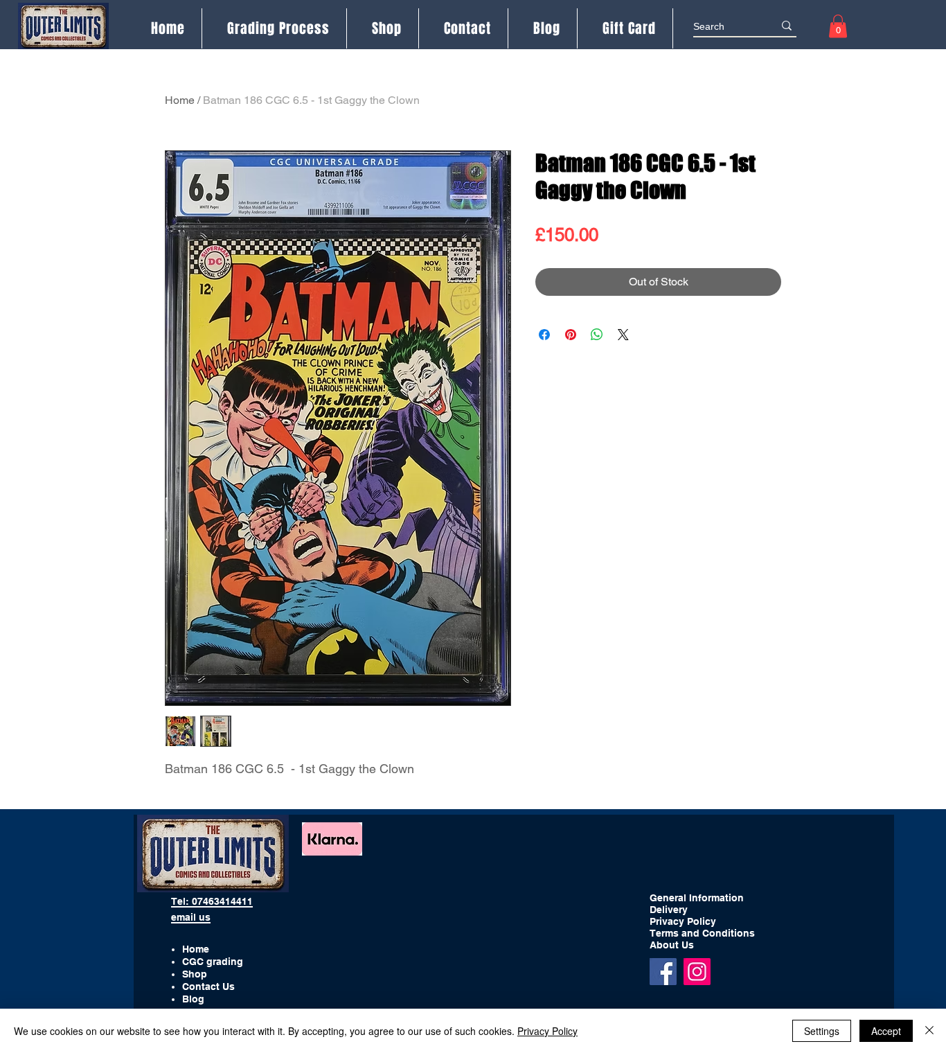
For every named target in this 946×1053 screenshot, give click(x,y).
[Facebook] (663, 971)
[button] (838, 26)
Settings (821, 1031)
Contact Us (208, 986)
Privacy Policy (547, 1031)
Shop (194, 974)
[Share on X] (623, 334)
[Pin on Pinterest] (570, 334)
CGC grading (212, 961)
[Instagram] (697, 971)
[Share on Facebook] (544, 334)
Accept (886, 1031)
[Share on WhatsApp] (597, 334)
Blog (193, 999)
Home (180, 100)
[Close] (929, 1031)
